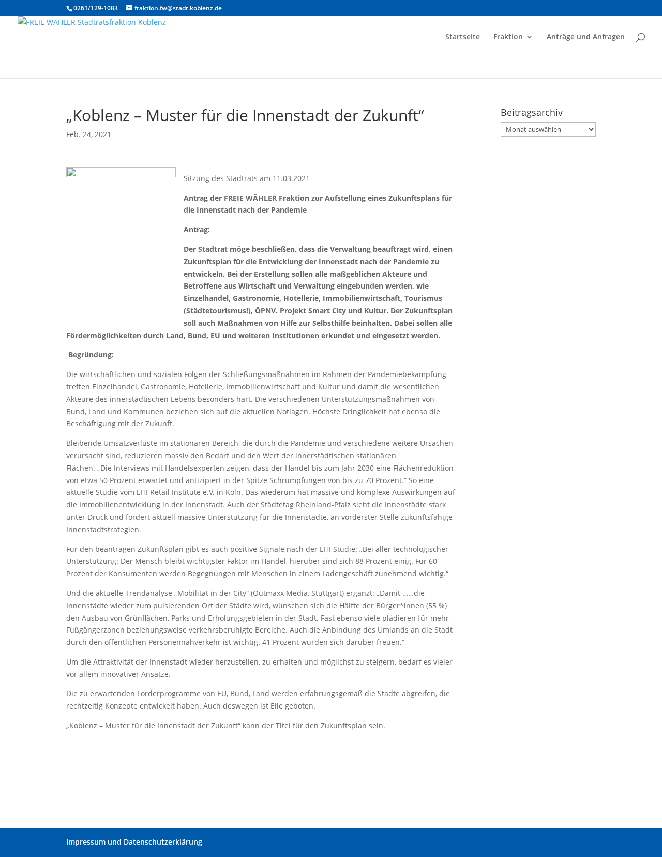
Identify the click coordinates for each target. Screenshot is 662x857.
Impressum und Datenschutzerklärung (134, 842)
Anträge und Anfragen (586, 37)
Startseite (462, 37)
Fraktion (508, 37)
